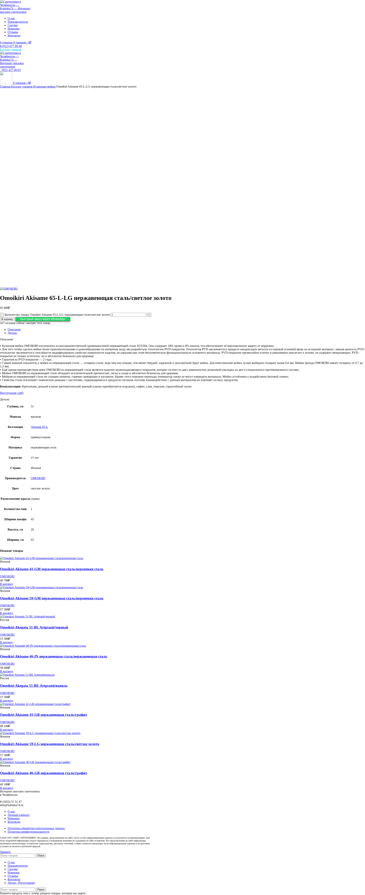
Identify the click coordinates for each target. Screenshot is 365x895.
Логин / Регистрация (21, 882)
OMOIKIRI (38, 478)
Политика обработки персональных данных (36, 828)
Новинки (14, 818)
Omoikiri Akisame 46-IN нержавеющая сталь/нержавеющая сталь (53, 656)
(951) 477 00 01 (10, 70)
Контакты (14, 821)
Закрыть (5, 851)
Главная (5, 86)
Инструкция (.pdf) (11, 393)
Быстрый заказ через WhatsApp (42, 319)
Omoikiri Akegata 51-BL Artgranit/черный (34, 627)
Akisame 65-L (39, 427)
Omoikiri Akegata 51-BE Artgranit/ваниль (33, 686)
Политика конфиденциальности (28, 831)
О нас (11, 811)
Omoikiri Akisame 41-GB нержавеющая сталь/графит (43, 715)
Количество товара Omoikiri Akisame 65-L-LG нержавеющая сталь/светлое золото (57, 314)
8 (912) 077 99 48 (11, 46)
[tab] (186, 329)
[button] (42, 319)
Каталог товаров (22, 86)
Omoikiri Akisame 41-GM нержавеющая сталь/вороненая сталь (51, 569)
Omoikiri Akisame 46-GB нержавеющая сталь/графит (43, 773)
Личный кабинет (19, 815)
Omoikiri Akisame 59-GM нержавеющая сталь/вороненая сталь (51, 598)
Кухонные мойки (44, 86)
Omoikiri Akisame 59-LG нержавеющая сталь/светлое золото (49, 744)
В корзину (7, 319)
